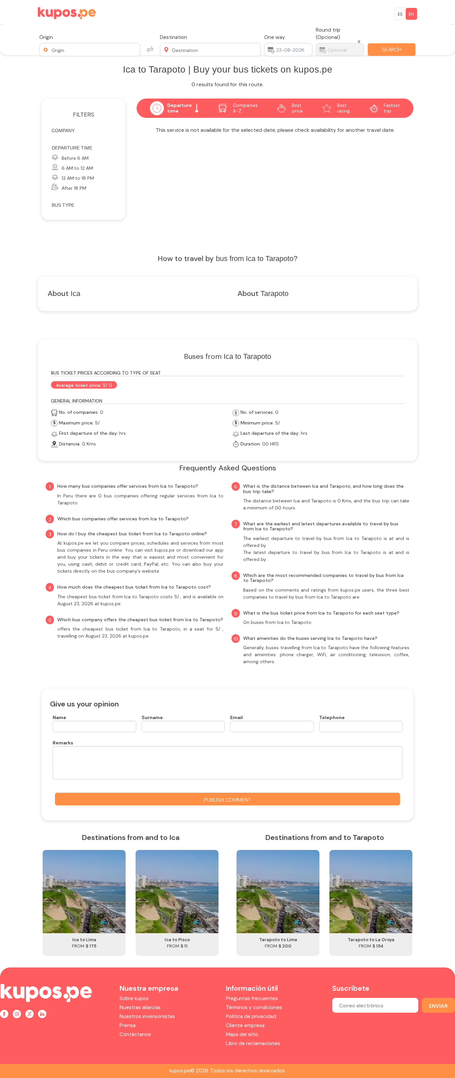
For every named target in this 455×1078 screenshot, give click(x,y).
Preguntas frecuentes (252, 998)
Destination (173, 37)
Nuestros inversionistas (147, 1016)
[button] (89, 49)
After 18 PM (74, 188)
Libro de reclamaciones (253, 1043)
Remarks (63, 743)
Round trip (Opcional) (328, 34)
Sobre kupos (134, 998)
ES (400, 14)
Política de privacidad (251, 1016)
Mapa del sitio (242, 1034)
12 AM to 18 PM (78, 178)
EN (411, 14)
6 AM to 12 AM (77, 168)
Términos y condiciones (254, 1007)
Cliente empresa (245, 1025)
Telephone (332, 717)
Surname (152, 717)
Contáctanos (135, 1034)
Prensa (128, 1025)
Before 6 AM (75, 158)
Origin (46, 37)
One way (274, 37)
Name (59, 717)
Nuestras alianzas (140, 1007)
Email (236, 717)
